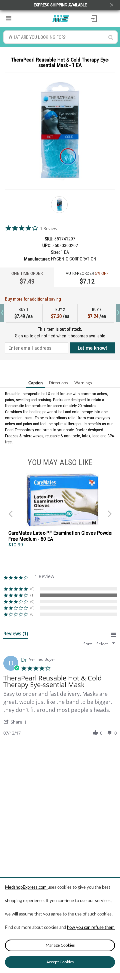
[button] (16, 722)
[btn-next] (10, 510)
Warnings (83, 383)
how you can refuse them (91, 928)
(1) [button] (32, 595)
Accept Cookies (60, 962)
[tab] (15, 635)
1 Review (48, 228)
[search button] (110, 37)
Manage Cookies (60, 945)
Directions (58, 383)
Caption (35, 383)
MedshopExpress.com (26, 887)
